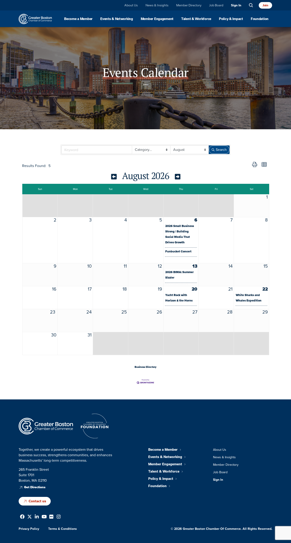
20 (194, 289)
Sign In (236, 5)
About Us (131, 5)
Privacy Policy (29, 528)
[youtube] (44, 517)
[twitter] (29, 517)
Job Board (216, 5)
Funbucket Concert (178, 251)
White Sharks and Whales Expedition (248, 298)
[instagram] (59, 517)
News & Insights (157, 5)
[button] (254, 164)
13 (194, 266)
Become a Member (78, 19)
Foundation (259, 19)
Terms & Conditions (62, 528)
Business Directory (145, 367)
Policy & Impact (231, 19)
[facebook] (22, 517)
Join (265, 5)
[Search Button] (251, 5)
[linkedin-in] (37, 517)
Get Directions (34, 487)
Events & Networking (116, 19)
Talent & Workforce (196, 19)
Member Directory (188, 5)
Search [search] (221, 149)
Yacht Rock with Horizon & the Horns (179, 298)
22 (265, 289)
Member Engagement (157, 19)
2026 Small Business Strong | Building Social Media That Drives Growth (179, 234)
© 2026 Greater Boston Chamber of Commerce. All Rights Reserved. (221, 528)
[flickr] (51, 517)
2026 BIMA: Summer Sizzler (179, 275)
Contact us (37, 501)
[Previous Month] (114, 176)
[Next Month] (177, 176)
